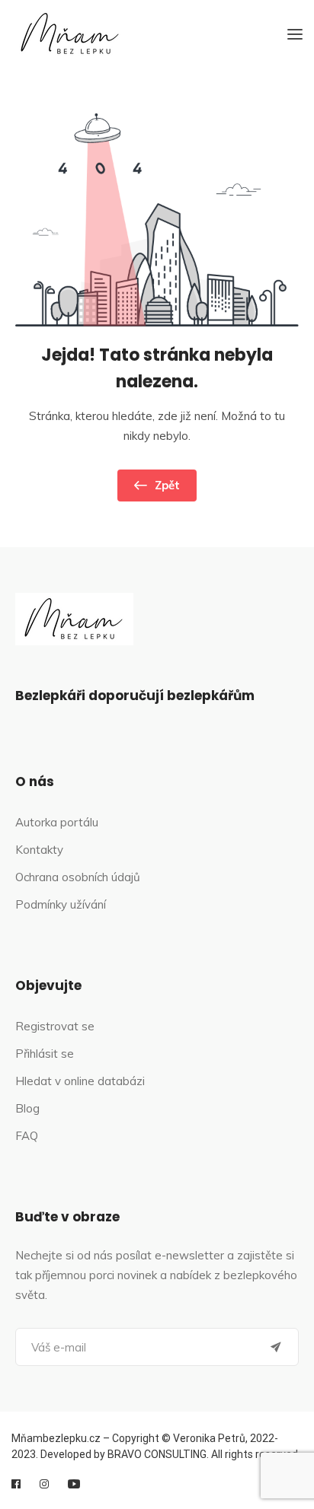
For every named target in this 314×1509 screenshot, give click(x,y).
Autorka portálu (56, 822)
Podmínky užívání (60, 904)
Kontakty (39, 849)
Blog (27, 1108)
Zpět (167, 485)
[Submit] (276, 1347)
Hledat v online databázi (80, 1081)
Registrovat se (55, 1026)
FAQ (26, 1136)
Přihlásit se (44, 1053)
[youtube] (74, 1484)
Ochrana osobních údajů (77, 877)
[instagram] (44, 1484)
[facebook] (16, 1484)
